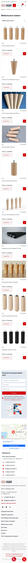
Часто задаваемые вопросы (9, 536)
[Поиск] (18, 5)
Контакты (4, 530)
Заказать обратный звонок (8, 503)
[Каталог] (14, 5)
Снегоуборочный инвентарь (9, 518)
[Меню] (25, 5)
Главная (3, 9)
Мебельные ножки (7, 524)
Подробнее (6, 53)
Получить (14, 393)
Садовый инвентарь (7, 511)
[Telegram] (2, 507)
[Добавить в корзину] (24, 53)
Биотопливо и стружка (8, 521)
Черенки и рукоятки (7, 514)
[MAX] (10, 507)
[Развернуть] (26, 511)
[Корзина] (21, 5)
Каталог (9, 9)
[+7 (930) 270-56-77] (25, 1)
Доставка (4, 527)
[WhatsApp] (6, 507)
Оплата (3, 533)
